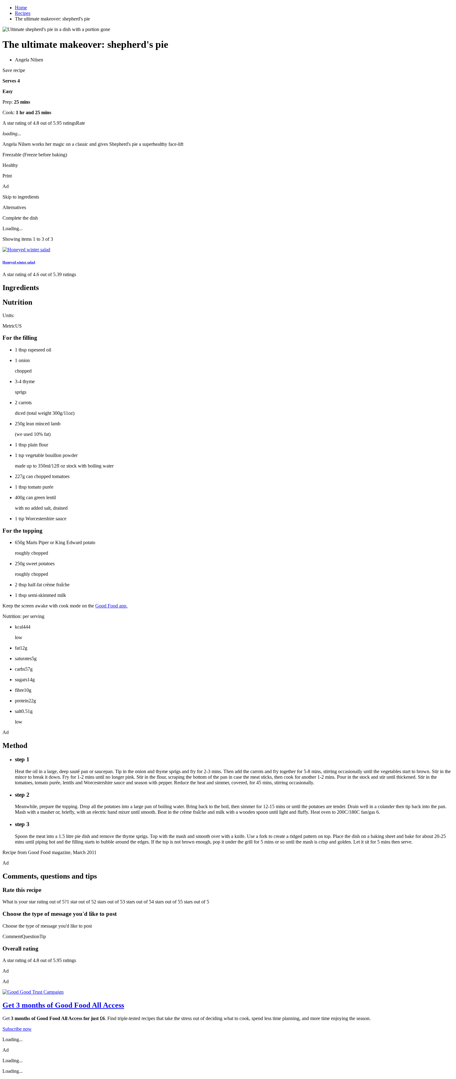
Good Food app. (111, 605)
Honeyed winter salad (18, 262)
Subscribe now (17, 1029)
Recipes (22, 13)
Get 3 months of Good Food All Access (63, 1005)
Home (21, 7)
